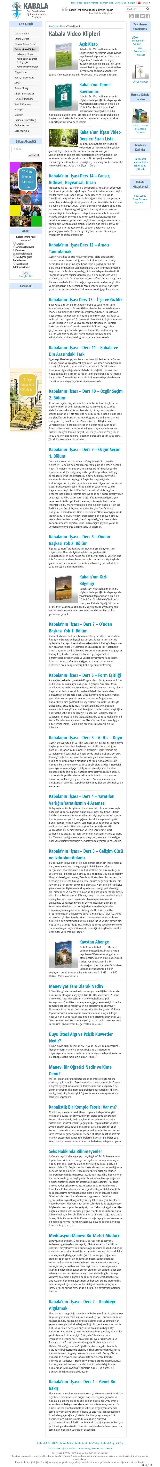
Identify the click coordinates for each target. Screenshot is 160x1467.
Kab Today (94, 1443)
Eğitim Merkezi (91, 2)
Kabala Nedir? (21, 33)
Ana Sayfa (54, 26)
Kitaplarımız (20, 72)
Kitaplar (20, 243)
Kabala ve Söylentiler (27, 66)
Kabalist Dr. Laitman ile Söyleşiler (27, 60)
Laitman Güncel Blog (25, 119)
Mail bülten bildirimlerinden (21, 265)
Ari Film (120, 1443)
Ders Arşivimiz (21, 130)
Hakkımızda (76, 2)
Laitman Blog (106, 2)
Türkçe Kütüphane (23, 98)
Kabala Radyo (66, 1443)
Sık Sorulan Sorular (24, 93)
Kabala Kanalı (81, 1443)
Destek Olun (120, 2)
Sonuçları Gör (26, 276)
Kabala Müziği (21, 88)
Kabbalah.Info (43, 1443)
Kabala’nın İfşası (25, 54)
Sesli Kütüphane (22, 104)
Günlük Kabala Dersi (24, 44)
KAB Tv (55, 1443)
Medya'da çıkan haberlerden (22, 258)
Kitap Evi (18, 114)
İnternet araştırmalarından (22, 252)
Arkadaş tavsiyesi (25, 246)
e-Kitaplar (19, 109)
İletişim (132, 2)
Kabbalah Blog (107, 1443)
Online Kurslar (21, 125)
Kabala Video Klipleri (25, 49)
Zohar (17, 82)
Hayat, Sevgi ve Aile (24, 77)
